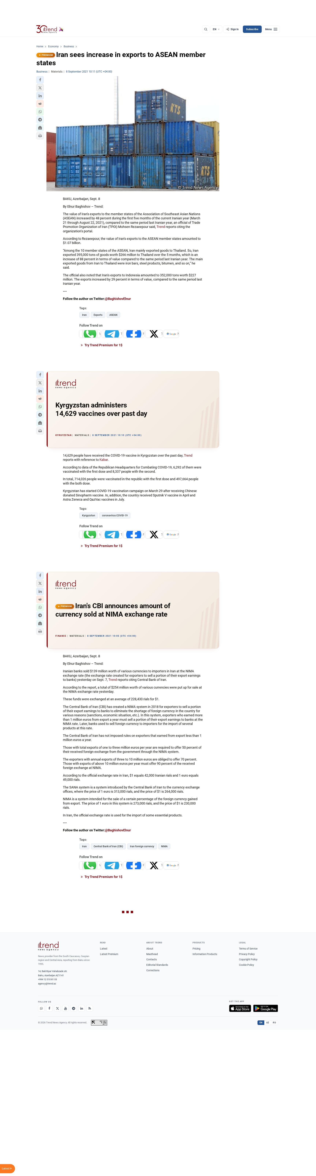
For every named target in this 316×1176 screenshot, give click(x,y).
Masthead (152, 954)
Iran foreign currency (142, 846)
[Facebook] (49, 1008)
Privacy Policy (247, 954)
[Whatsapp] (41, 1008)
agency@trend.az (47, 983)
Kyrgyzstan (88, 515)
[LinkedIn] (81, 1008)
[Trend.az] (49, 29)
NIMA (164, 846)
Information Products (205, 954)
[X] (57, 1008)
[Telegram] (73, 1008)
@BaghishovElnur (118, 299)
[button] (40, 79)
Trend (161, 227)
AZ (267, 1022)
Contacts (151, 959)
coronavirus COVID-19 (115, 515)
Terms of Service (248, 948)
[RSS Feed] (89, 1008)
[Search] (205, 29)
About (149, 948)
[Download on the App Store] (240, 1008)
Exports (98, 314)
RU (274, 1022)
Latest (103, 948)
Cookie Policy (246, 964)
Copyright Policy (248, 959)
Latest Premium (109, 954)
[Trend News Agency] (48, 946)
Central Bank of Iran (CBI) (108, 846)
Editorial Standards (157, 964)
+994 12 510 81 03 (47, 979)
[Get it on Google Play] (265, 1008)
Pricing (196, 948)
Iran (84, 314)
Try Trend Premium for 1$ (103, 345)
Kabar (103, 460)
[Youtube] (65, 1008)
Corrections (152, 970)
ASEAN (113, 314)
